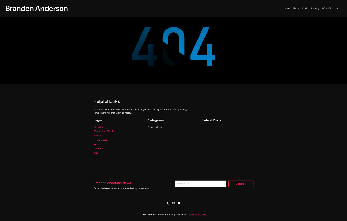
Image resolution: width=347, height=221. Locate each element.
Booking (97, 135)
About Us (98, 126)
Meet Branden (100, 139)
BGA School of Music (104, 131)
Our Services (100, 148)
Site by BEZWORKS (198, 214)
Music (96, 144)
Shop (96, 152)
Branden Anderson (36, 8)
